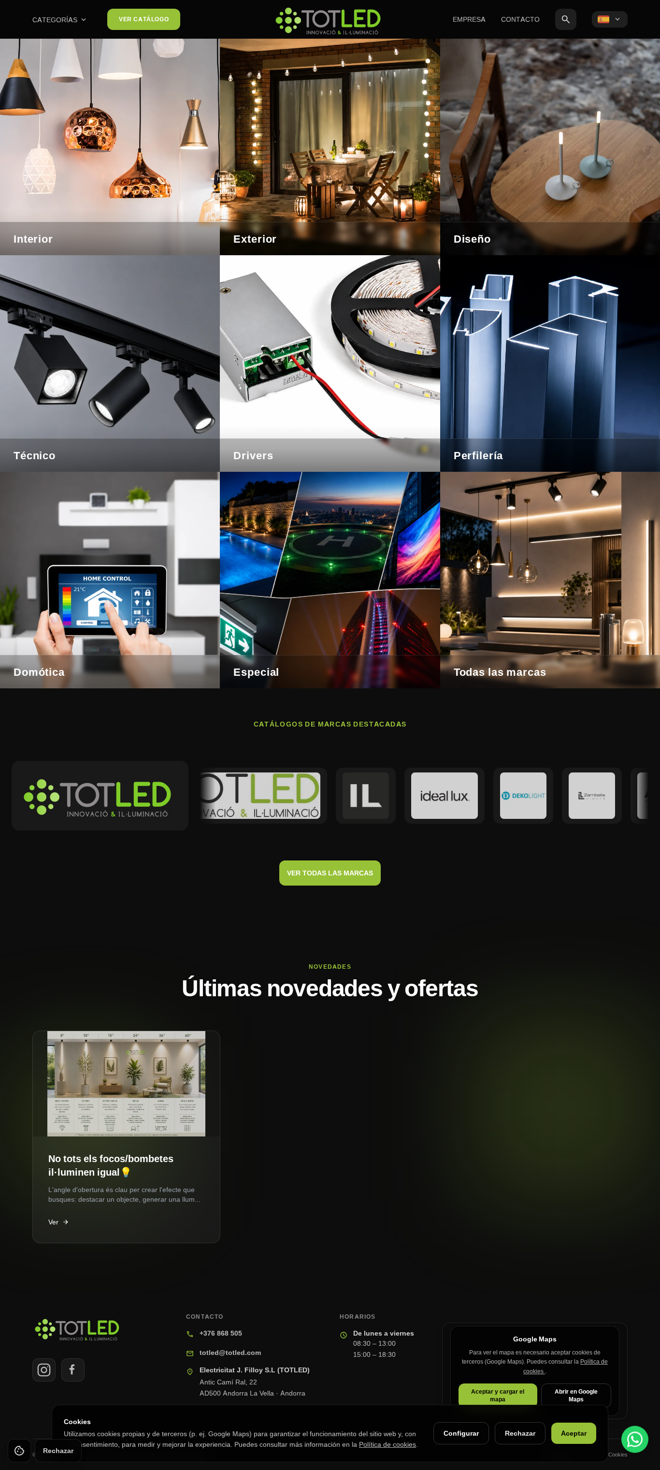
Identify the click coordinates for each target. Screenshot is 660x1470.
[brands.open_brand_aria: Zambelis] (553, 796)
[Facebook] (73, 1370)
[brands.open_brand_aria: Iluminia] (327, 796)
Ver (58, 1222)
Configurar (461, 1433)
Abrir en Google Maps (576, 1395)
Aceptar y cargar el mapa (497, 1395)
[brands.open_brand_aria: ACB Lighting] (622, 796)
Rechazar (520, 1433)
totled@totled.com (230, 1352)
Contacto (520, 19)
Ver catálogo (144, 19)
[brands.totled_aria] (100, 795)
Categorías (60, 20)
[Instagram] (44, 1370)
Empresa (469, 19)
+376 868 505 (221, 1333)
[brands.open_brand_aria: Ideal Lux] (406, 796)
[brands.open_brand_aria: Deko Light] (485, 796)
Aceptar (574, 1433)
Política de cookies (387, 1444)
